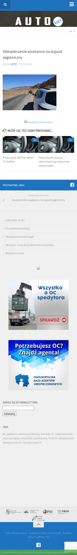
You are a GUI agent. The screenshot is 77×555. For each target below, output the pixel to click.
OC (52, 434)
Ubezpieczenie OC (32, 442)
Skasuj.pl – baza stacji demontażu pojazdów (30, 245)
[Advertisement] (40, 42)
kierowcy (35, 434)
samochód (26, 438)
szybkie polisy (40, 438)
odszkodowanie (64, 434)
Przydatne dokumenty (18, 228)
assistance (12, 434)
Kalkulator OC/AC (15, 220)
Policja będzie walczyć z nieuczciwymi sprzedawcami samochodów (53, 161)
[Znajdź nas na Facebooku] (72, 185)
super (13, 64)
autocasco (24, 434)
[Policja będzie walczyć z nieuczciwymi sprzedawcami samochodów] (56, 144)
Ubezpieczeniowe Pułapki (20, 236)
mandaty (45, 434)
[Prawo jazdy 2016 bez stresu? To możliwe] (20, 144)
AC (4, 434)
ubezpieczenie (66, 438)
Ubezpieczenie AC (12, 442)
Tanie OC (53, 438)
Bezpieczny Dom (15, 253)
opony (6, 438)
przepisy (15, 438)
